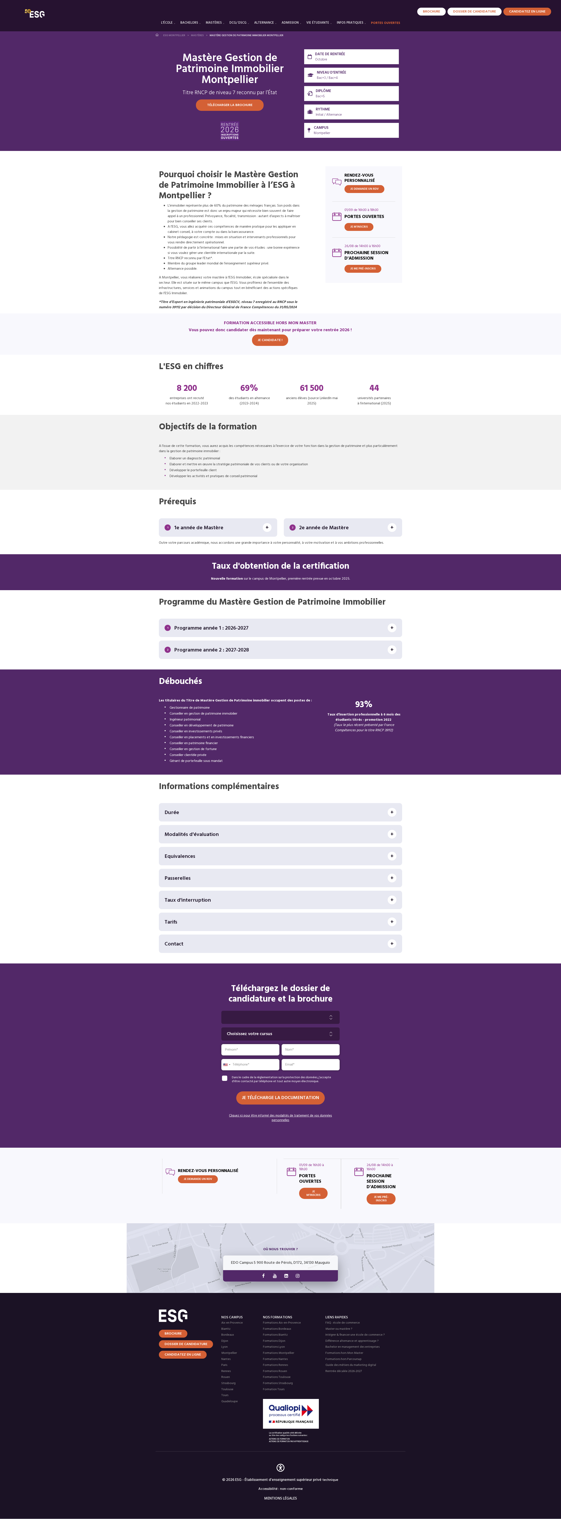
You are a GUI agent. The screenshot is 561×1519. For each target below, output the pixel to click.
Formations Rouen (275, 1371)
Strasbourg (228, 1383)
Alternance (264, 22)
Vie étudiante (317, 22)
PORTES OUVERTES (385, 23)
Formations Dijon (274, 1341)
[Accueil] (185, 1315)
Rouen (225, 1377)
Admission (290, 22)
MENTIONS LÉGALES (280, 1498)
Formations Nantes (275, 1359)
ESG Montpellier (174, 35)
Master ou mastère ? (338, 1328)
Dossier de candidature (474, 11)
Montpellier (229, 1353)
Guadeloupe (229, 1401)
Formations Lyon (274, 1346)
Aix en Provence (232, 1322)
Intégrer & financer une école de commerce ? (355, 1334)
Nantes (226, 1359)
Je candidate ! (270, 340)
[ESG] (34, 13)
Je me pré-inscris (363, 268)
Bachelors (189, 22)
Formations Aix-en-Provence (282, 1322)
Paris (224, 1365)
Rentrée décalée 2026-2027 (343, 1371)
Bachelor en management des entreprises (352, 1346)
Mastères (214, 22)
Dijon (224, 1341)
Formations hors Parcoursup (343, 1359)
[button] (280, 1474)
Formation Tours (273, 1389)
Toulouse (227, 1389)
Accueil (157, 35)
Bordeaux (227, 1334)
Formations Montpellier (278, 1353)
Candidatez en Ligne (527, 11)
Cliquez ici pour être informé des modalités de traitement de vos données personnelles (280, 1118)
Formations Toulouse (277, 1377)
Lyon (224, 1346)
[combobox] (227, 1064)
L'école (167, 22)
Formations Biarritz (275, 1334)
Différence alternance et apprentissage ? (352, 1341)
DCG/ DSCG (238, 22)
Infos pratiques (350, 22)
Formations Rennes (275, 1365)
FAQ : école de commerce (342, 1322)
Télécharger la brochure (229, 105)
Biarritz (226, 1328)
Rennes (226, 1371)
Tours (224, 1395)
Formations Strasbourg (278, 1383)
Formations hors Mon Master (344, 1353)
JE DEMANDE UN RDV (364, 188)
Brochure (431, 11)
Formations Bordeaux (277, 1328)
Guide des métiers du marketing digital (350, 1365)
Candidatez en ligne (183, 1355)
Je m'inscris (359, 226)
